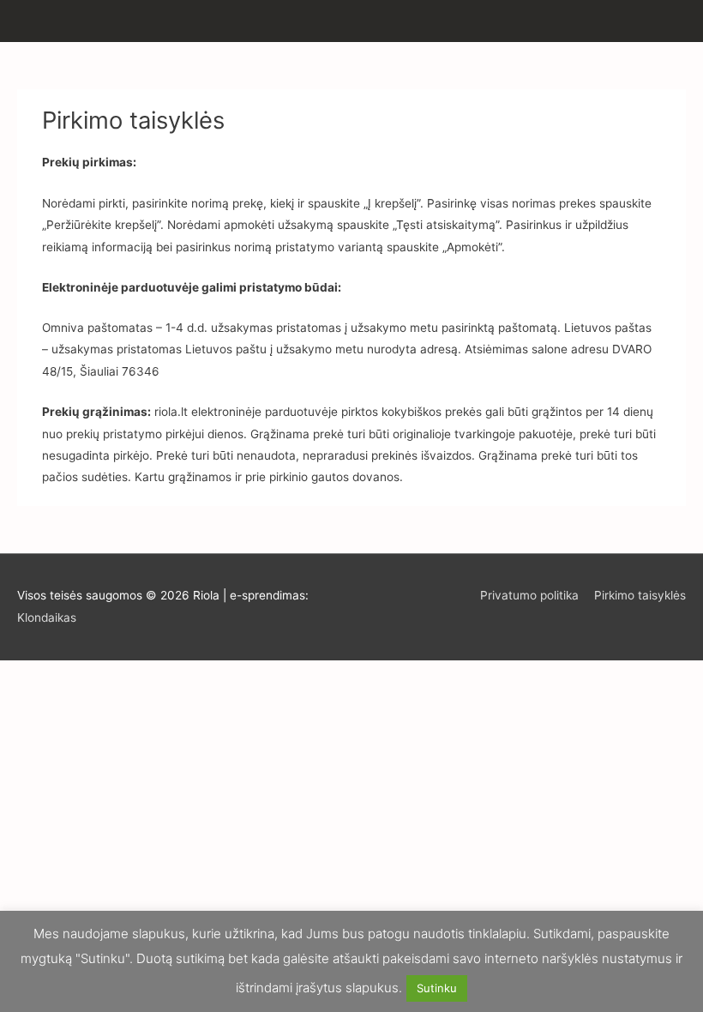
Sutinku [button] (437, 988)
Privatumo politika (529, 595)
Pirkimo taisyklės (640, 595)
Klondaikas (46, 617)
